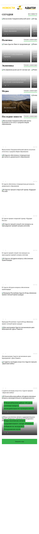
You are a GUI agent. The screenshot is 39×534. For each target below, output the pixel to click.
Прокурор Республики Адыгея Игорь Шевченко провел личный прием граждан (17, 323)
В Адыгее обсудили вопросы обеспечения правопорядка (15, 288)
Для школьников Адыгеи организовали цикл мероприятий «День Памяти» (16, 357)
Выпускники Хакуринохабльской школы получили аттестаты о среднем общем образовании (18, 150)
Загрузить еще (19, 441)
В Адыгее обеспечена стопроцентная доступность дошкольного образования (18, 185)
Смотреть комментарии (30, 39)
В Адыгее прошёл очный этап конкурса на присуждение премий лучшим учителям (16, 254)
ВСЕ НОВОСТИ (32, 14)
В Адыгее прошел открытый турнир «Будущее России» (17, 219)
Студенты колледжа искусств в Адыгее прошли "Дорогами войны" (17, 391)
